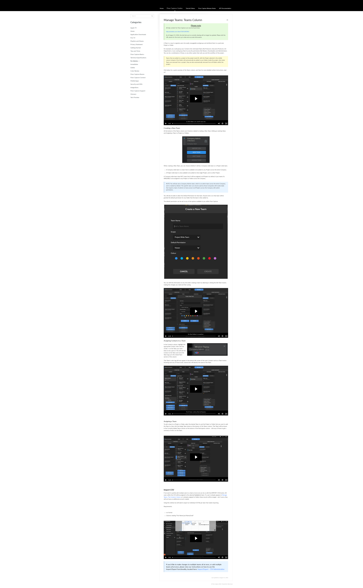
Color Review (134, 71)
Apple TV (133, 28)
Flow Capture (215, 584)
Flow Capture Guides (175, 8)
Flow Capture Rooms (137, 74)
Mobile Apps (134, 81)
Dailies (132, 67)
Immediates (134, 64)
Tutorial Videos (190, 8)
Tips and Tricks (135, 51)
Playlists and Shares (137, 41)
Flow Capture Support (137, 91)
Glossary (133, 94)
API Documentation (225, 8)
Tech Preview (134, 97)
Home (162, 8)
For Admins (134, 61)
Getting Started (135, 48)
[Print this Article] (227, 20)
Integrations (134, 87)
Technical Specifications (138, 57)
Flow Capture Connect (138, 77)
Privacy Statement (136, 44)
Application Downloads (138, 34)
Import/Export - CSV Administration (211, 569)
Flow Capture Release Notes (207, 8)
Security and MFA (136, 84)
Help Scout (230, 584)
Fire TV (132, 38)
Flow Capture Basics (137, 54)
